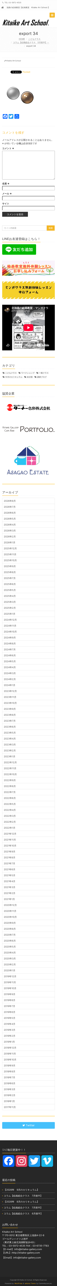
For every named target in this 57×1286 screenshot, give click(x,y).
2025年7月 (10, 578)
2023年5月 (10, 732)
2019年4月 (9, 1023)
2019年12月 (10, 976)
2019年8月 (9, 1000)
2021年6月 (9, 869)
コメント (8, 148)
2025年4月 (10, 596)
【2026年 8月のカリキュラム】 (21, 1201)
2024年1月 (9, 685)
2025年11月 (10, 554)
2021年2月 (9, 893)
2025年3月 (10, 601)
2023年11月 (10, 697)
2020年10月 (10, 916)
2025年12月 (10, 548)
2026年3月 (10, 530)
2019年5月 (9, 1018)
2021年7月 (9, 863)
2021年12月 (10, 833)
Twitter (30, 1125)
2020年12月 (10, 905)
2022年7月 (10, 792)
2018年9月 (9, 1065)
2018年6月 (9, 1083)
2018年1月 (9, 1101)
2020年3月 (10, 958)
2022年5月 (10, 804)
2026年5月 (10, 518)
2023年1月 (9, 756)
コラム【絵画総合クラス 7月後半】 (23, 1195)
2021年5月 (9, 875)
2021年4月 (9, 881)
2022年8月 (10, 786)
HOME (22, 39)
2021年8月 (9, 857)
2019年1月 (9, 1041)
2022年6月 (10, 798)
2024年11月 (10, 625)
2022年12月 (10, 762)
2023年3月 (10, 744)
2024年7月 (10, 649)
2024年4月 (10, 667)
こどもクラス (34, 39)
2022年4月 (10, 809)
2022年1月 (9, 827)
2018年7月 (9, 1077)
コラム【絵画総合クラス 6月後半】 (23, 1213)
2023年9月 (10, 708)
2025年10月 (10, 560)
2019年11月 (10, 982)
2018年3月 (9, 1089)
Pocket (26, 71)
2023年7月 (10, 720)
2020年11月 (10, 911)
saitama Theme (30, 1283)
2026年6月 (10, 512)
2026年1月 (9, 542)
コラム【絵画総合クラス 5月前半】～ (31, 42)
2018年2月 (9, 1095)
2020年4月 (10, 952)
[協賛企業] (28, 407)
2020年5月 (10, 946)
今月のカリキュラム (13, 377)
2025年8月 (10, 572)
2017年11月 (10, 1107)
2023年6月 (10, 726)
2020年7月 (10, 934)
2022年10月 (10, 774)
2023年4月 (10, 738)
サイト (5, 203)
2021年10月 (10, 845)
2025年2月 (10, 607)
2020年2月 (10, 964)
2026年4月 (10, 524)
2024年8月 (10, 643)
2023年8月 (10, 714)
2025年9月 (10, 566)
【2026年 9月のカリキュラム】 (21, 1189)
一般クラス (44, 373)
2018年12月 (10, 1047)
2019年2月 (9, 1035)
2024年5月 (10, 661)
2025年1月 (9, 613)
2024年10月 (10, 631)
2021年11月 (10, 839)
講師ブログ (42, 377)
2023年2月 (10, 750)
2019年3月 (9, 1029)
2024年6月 (10, 655)
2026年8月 (10, 500)
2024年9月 (10, 637)
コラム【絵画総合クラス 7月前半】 (23, 1207)
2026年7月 (10, 506)
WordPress (18, 1283)
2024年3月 (10, 673)
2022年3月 (10, 815)
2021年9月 (9, 851)
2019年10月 (10, 988)
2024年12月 (10, 619)
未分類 (30, 377)
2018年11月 (10, 1053)
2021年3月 (9, 887)
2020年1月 (9, 970)
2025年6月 (10, 584)
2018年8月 (9, 1071)
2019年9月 (9, 994)
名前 (5, 183)
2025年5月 (10, 590)
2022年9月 (10, 780)
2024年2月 (10, 679)
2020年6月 (10, 940)
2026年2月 (10, 536)
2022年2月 (10, 821)
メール (7, 193)
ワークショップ (27, 373)
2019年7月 (9, 1006)
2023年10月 (10, 702)
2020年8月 (10, 928)
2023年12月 (10, 691)
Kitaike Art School (13, 61)
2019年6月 (9, 1012)
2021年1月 (9, 899)
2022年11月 (10, 768)
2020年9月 (10, 922)
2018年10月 (10, 1059)
